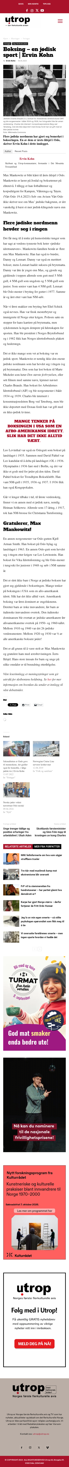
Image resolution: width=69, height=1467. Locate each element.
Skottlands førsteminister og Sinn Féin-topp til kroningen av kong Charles (50, 832)
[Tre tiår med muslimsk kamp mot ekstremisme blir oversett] (11, 874)
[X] (39, 1448)
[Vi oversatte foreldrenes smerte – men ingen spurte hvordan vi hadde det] (11, 937)
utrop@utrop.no (41, 1433)
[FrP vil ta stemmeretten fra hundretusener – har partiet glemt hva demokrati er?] (11, 889)
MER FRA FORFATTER (47, 846)
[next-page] (40, 949)
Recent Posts (21, 151)
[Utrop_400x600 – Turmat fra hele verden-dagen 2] (34, 1049)
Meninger (15, 38)
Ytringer (26, 38)
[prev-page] (35, 949)
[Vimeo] (47, 1448)
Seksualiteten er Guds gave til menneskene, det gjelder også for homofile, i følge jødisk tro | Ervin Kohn (15, 766)
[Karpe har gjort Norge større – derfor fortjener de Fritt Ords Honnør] (11, 905)
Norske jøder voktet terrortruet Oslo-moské (13, 804)
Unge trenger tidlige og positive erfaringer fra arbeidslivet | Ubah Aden (18, 832)
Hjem (5, 38)
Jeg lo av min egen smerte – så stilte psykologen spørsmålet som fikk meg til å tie (42, 921)
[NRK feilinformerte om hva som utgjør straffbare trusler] (11, 858)
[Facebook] (21, 1448)
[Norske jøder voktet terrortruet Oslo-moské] (16, 789)
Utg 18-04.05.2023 (20, 43)
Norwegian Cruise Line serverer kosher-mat (43, 763)
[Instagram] (30, 1447)
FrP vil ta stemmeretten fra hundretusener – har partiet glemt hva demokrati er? (41, 890)
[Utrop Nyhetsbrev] (34, 1366)
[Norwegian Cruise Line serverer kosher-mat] (46, 748)
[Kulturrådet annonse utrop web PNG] (34, 1258)
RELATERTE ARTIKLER (18, 846)
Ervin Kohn (10, 60)
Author (8, 151)
